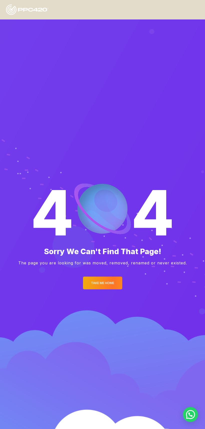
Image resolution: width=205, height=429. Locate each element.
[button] (190, 414)
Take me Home (102, 283)
